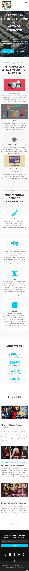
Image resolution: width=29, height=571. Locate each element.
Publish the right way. (14, 85)
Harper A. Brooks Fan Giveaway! (13, 495)
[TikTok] (5, 547)
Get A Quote (20, 43)
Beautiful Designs (14, 113)
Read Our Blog (14, 516)
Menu (26, 3)
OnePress (8, 560)
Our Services (8, 43)
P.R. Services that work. (14, 137)
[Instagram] (10, 547)
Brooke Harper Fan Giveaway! (13, 458)
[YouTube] (19, 547)
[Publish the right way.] (14, 77)
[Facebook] (14, 547)
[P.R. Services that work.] (14, 129)
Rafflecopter (17, 414)
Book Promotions (6, 414)
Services (24, 414)
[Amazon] (23, 547)
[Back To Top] (14, 554)
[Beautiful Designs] (14, 103)
